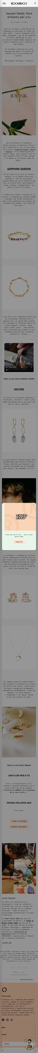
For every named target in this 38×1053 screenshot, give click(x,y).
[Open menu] (4, 3)
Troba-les (19, 542)
